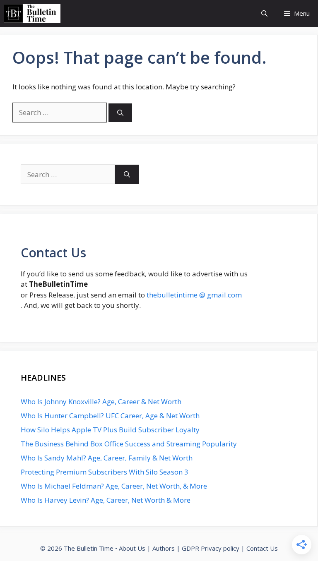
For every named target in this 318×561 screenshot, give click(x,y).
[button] (264, 13)
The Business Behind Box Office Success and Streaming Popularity (129, 443)
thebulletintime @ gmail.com (194, 295)
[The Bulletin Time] (32, 13)
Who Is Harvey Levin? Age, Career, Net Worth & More (105, 500)
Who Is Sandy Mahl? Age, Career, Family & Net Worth (107, 458)
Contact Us (262, 548)
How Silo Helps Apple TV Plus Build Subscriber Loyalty (110, 429)
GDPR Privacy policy (210, 548)
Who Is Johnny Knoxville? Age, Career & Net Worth (101, 401)
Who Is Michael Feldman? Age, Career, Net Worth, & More (114, 486)
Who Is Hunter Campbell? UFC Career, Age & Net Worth (110, 415)
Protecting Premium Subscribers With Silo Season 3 (104, 472)
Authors (163, 548)
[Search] (120, 112)
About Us (132, 548)
